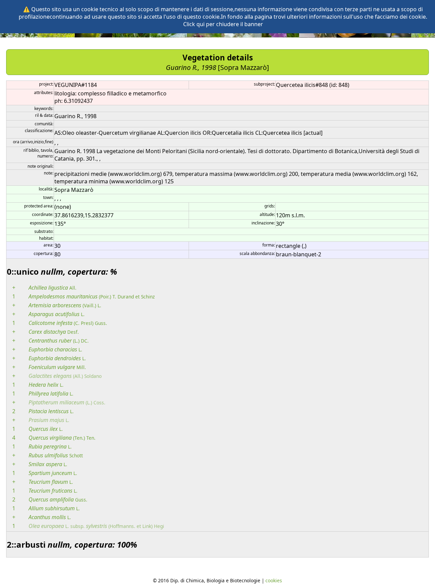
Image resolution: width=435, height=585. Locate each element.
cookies (273, 580)
